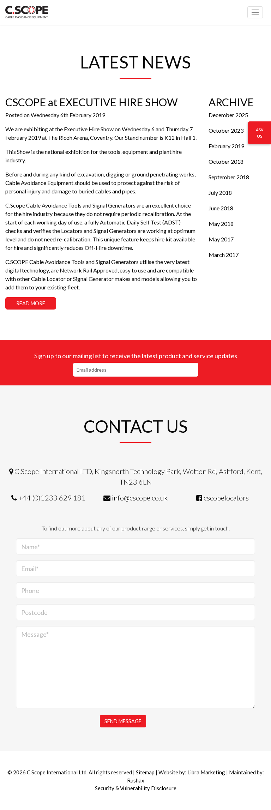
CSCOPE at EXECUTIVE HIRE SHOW (91, 102)
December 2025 (228, 115)
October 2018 (226, 161)
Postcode (34, 612)
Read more (30, 303)
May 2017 (221, 239)
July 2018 (220, 192)
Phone (30, 590)
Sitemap (145, 772)
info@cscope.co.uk (140, 497)
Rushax (135, 780)
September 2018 (229, 177)
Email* (29, 568)
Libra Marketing (206, 772)
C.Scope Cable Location (37, 12)
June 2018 (221, 208)
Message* (35, 634)
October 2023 (226, 130)
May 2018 (221, 223)
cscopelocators (226, 497)
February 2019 (226, 146)
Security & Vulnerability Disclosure (135, 788)
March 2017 (224, 254)
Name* (30, 547)
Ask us (260, 133)
